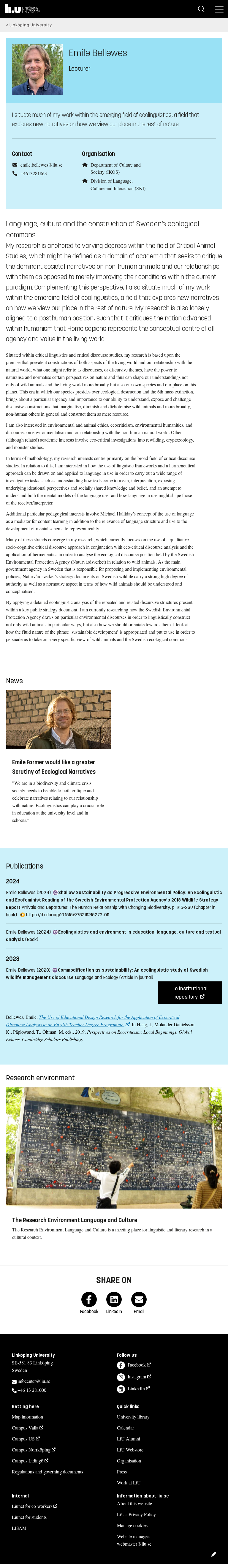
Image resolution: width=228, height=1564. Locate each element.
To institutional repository (190, 992)
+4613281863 (33, 173)
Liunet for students (29, 1517)
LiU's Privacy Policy (136, 1514)
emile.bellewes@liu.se (41, 165)
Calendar (125, 1427)
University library (133, 1416)
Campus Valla (25, 1427)
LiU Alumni (128, 1438)
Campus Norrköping (31, 1449)
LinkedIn (136, 1388)
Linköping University (31, 25)
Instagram (137, 1376)
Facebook (137, 1364)
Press (122, 1471)
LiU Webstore (130, 1449)
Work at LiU (129, 1482)
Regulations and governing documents (47, 1471)
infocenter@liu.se (34, 1381)
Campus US (23, 1438)
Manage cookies (132, 1525)
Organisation (129, 1460)
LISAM (19, 1528)
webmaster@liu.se (134, 1544)
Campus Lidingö (27, 1460)
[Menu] (219, 9)
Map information (27, 1416)
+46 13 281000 (32, 1390)
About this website (134, 1503)
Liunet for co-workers (32, 1506)
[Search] (201, 9)
